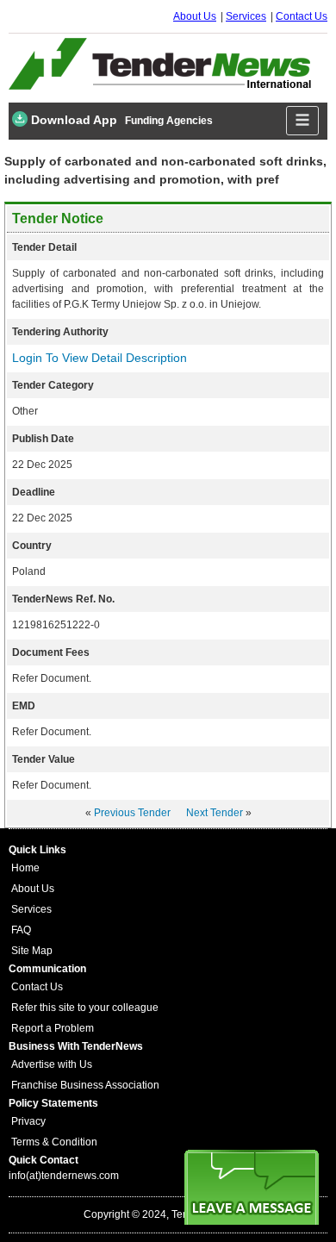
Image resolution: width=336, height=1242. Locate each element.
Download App (72, 120)
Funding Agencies (169, 121)
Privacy (28, 1121)
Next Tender (214, 813)
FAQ (21, 930)
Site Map (32, 951)
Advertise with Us (51, 1064)
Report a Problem (52, 1028)
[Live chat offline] (251, 1187)
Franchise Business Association (85, 1085)
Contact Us (301, 16)
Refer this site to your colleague (85, 1008)
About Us (194, 16)
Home (25, 868)
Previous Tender (132, 813)
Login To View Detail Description (99, 358)
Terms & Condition (54, 1142)
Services (246, 16)
